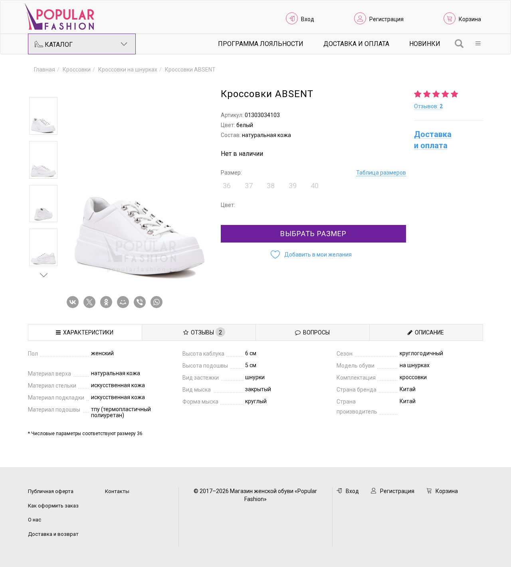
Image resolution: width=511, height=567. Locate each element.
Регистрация (386, 19)
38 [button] (271, 185)
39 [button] (293, 185)
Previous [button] (44, 85)
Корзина (470, 19)
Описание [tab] (428, 332)
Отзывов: (428, 106)
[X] (91, 302)
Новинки (424, 44)
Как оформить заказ (53, 506)
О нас (34, 520)
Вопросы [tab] (315, 332)
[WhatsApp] (158, 302)
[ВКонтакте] (74, 302)
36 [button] (227, 185)
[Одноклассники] (107, 302)
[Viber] (141, 302)
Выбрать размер (313, 233)
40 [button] (315, 185)
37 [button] (249, 185)
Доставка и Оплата (356, 44)
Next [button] (44, 275)
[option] (43, 116)
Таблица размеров (381, 172)
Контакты (117, 491)
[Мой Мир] (124, 302)
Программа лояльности (260, 44)
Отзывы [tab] (205, 332)
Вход (307, 19)
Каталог (58, 44)
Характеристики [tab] (87, 332)
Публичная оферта (50, 491)
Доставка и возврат (53, 534)
